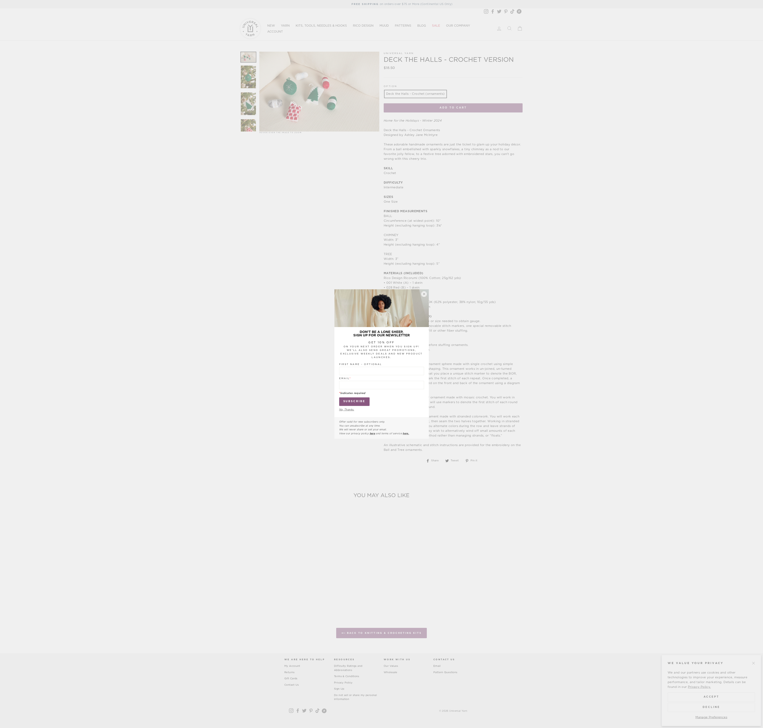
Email (345, 379)
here (372, 433)
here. (406, 433)
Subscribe (354, 401)
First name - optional (360, 364)
